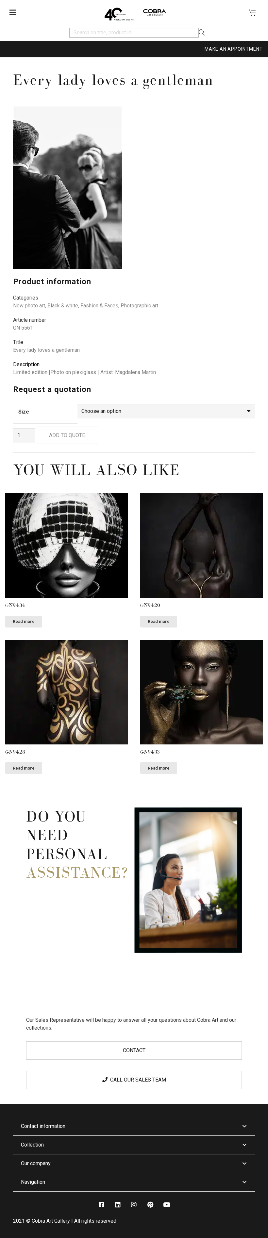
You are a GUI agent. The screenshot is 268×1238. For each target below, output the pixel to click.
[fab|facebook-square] (101, 1205)
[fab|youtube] (166, 1205)
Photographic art (139, 305)
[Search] (202, 33)
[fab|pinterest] (150, 1205)
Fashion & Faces (99, 305)
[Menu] (12, 12)
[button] (244, 116)
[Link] (119, 12)
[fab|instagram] (134, 1205)
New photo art (29, 305)
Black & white (62, 305)
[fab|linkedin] (118, 1205)
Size (23, 412)
